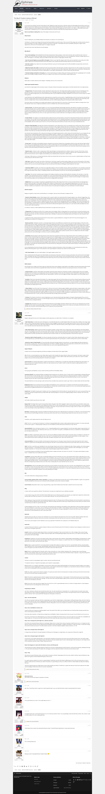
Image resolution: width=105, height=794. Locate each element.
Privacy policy (80, 773)
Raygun (49, 648)
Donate (55, 8)
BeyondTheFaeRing (67, 787)
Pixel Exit (64, 792)
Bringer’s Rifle (29, 156)
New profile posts (37, 781)
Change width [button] (18, 773)
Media (35, 8)
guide (27, 20)
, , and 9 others (33, 669)
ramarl (32, 20)
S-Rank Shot (30, 321)
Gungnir (31, 271)
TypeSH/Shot (28, 217)
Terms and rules (74, 773)
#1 (89, 22)
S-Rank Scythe (30, 329)
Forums (21, 8)
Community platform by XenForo (49, 792)
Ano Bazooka (43, 248)
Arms (30, 211)
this (76, 292)
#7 (89, 725)
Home (16, 8)
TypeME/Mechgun (38, 97)
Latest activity (36, 783)
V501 (72, 451)
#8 (89, 738)
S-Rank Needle (33, 197)
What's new (28, 8)
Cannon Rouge (39, 247)
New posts (16, 11)
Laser (29, 143)
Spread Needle (47, 660)
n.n (29, 20)
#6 (89, 711)
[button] (32, 8)
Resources (42, 8)
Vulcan (30, 90)
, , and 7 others (34, 308)
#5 (89, 697)
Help (85, 773)
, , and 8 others (33, 681)
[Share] (88, 23)
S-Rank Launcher (37, 337)
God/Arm (43, 468)
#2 (89, 312)
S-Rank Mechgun (33, 125)
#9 (89, 751)
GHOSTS (16, 20)
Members (49, 8)
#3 (89, 673)
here (87, 507)
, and (32, 721)
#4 (89, 685)
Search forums (21, 11)
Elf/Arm (30, 469)
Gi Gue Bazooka (77, 247)
